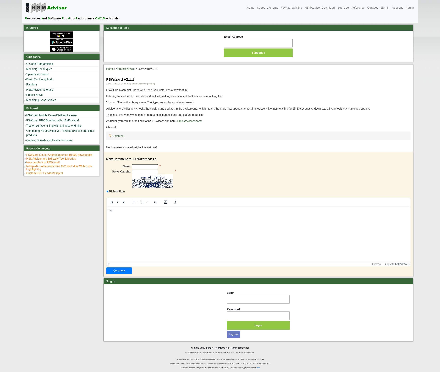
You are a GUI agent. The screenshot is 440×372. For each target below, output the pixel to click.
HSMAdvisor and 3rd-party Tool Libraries (51, 158)
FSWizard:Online (291, 7)
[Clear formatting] (176, 202)
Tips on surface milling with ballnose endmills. (54, 125)
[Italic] (117, 202)
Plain (121, 191)
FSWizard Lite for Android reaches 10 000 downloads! (59, 154)
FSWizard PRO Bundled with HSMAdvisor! (52, 120)
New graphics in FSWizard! (43, 162)
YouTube (343, 7)
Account (397, 7)
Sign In (385, 7)
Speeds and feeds (37, 74)
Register (233, 334)
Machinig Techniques (39, 69)
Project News (34, 94)
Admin (410, 7)
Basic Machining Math (39, 79)
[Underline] (123, 202)
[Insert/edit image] (165, 202)
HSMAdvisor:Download (320, 7)
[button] (135, 202)
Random (31, 84)
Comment (118, 135)
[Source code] (155, 202)
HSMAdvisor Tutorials (39, 89)
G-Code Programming (39, 63)
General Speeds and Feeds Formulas (49, 140)
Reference (358, 7)
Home (250, 7)
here (258, 368)
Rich (111, 191)
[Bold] (111, 202)
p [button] (108, 263)
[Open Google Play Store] (61, 41)
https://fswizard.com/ (189, 121)
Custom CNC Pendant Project (44, 173)
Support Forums (267, 7)
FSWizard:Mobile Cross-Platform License (51, 115)
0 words (376, 263)
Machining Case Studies (41, 100)
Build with (389, 263)
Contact (372, 7)
